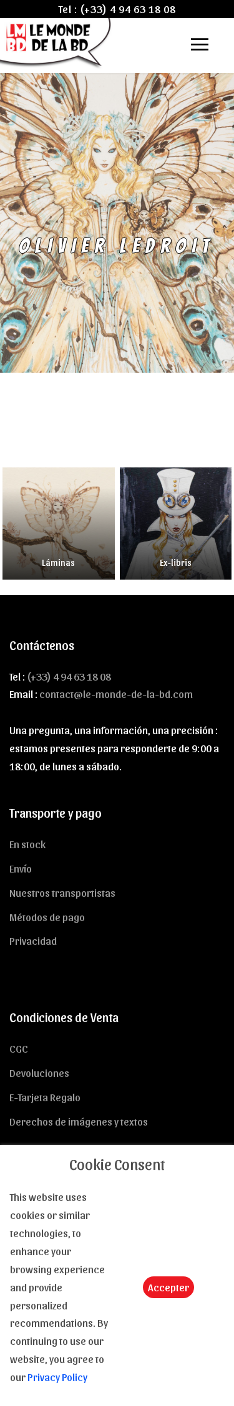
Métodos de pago (47, 917)
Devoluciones (39, 1072)
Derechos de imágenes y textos (78, 1121)
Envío (20, 868)
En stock (27, 844)
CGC (18, 1048)
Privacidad (33, 940)
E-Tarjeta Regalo (44, 1097)
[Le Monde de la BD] (56, 41)
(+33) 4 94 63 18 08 (128, 8)
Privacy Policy (57, 1376)
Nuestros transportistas (62, 892)
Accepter (168, 1287)
